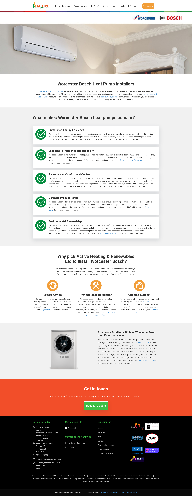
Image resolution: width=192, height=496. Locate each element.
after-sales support (150, 302)
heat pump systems (109, 97)
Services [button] (84, 6)
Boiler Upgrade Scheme (109, 233)
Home (57, 6)
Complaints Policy (105, 453)
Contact (137, 6)
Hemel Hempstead (90, 315)
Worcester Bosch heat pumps (51, 91)
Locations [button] (66, 6)
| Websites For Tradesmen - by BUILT (112, 492)
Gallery (123, 6)
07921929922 (42, 455)
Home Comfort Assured (75, 443)
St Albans (111, 312)
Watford (105, 315)
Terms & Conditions (106, 445)
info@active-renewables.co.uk (48, 459)
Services (101, 432)
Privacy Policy (103, 449)
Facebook (72, 428)
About (76, 6)
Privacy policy (132, 492)
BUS (93, 6)
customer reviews (146, 360)
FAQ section (45, 310)
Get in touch (143, 342)
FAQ (130, 6)
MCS (99, 6)
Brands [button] (106, 6)
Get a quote (148, 6)
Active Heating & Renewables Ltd (133, 160)
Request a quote (96, 405)
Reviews (115, 6)
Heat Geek (69, 447)
